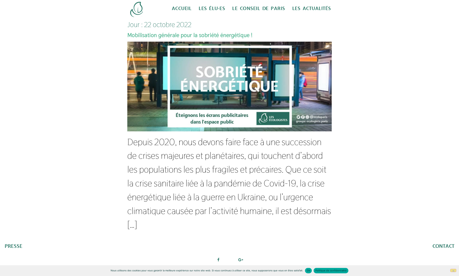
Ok (308, 270)
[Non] (453, 270)
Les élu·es (212, 8)
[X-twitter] (229, 259)
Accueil (182, 8)
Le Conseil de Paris (258, 8)
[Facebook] (218, 259)
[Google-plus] (240, 259)
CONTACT (443, 246)
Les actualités (311, 8)
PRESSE (13, 246)
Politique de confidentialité (331, 270)
